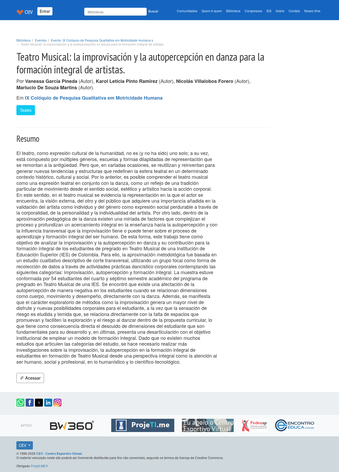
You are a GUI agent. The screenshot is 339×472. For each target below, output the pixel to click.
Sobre (280, 10)
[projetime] (143, 424)
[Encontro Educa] (294, 424)
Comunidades (187, 10)
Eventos (41, 40)
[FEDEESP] (254, 424)
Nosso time (312, 10)
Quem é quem (212, 10)
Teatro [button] (26, 110)
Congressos (253, 10)
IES (268, 10)
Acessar (32, 378)
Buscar (153, 11)
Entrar (45, 11)
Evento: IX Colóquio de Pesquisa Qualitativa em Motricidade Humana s (102, 40)
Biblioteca (233, 10)
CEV (23, 445)
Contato (294, 10)
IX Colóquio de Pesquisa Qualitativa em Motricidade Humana (94, 97)
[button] (20, 403)
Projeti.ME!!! (39, 466)
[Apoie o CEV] (208, 424)
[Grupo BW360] (72, 424)
